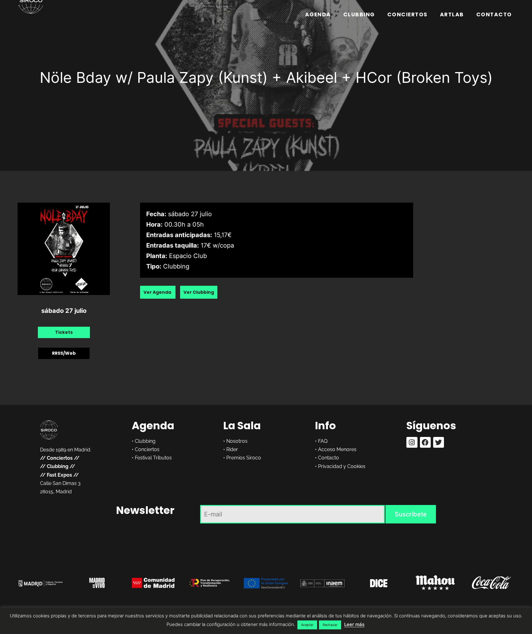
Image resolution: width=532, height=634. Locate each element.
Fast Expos (59, 475)
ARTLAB (452, 14)
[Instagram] (411, 442)
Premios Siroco (243, 458)
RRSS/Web (64, 353)
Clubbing (359, 14)
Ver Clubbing (198, 292)
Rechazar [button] (330, 625)
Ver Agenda (157, 292)
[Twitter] (438, 442)
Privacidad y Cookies (341, 466)
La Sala (242, 425)
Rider (232, 449)
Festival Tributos (153, 458)
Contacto (494, 14)
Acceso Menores (337, 449)
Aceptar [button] (307, 625)
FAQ (323, 441)
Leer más (354, 624)
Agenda (318, 14)
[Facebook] (425, 442)
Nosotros (237, 441)
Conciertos (407, 14)
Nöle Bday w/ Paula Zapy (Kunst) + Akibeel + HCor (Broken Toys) (266, 77)
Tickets (64, 332)
